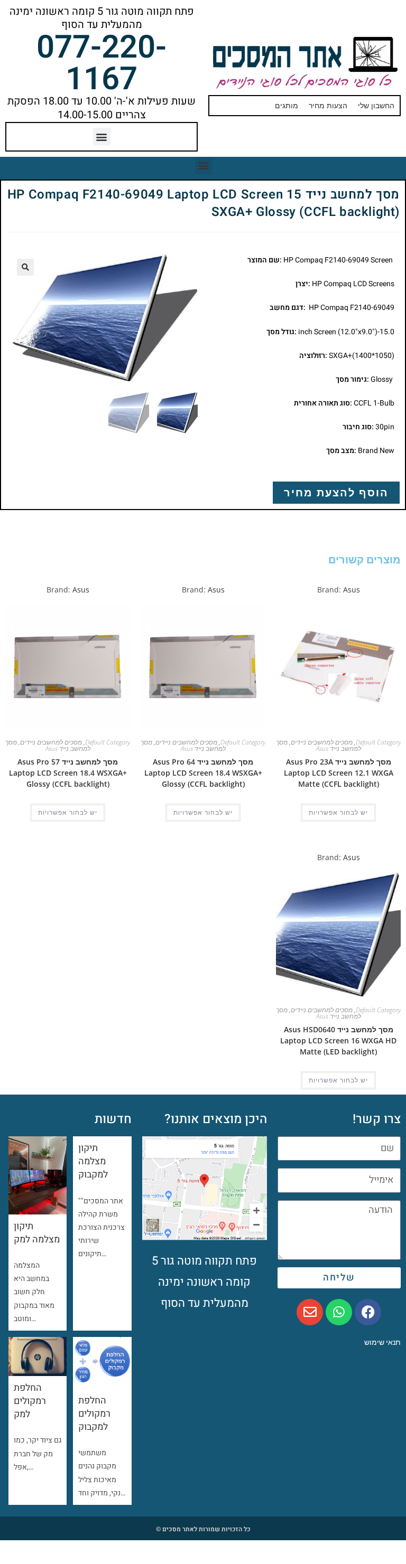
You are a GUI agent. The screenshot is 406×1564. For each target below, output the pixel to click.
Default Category (378, 742)
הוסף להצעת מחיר (336, 492)
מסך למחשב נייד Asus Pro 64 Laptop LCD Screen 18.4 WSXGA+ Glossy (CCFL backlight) (203, 773)
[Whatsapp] (339, 1312)
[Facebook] (368, 1312)
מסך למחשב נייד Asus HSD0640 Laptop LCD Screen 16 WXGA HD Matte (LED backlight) (338, 1040)
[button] (101, 136)
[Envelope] (310, 1312)
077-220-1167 (101, 63)
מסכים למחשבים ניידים (322, 742)
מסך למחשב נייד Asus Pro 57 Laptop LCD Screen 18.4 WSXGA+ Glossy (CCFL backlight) (68, 773)
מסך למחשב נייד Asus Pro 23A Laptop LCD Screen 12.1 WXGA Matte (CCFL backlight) (338, 773)
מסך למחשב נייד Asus (318, 745)
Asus (351, 590)
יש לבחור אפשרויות (338, 812)
